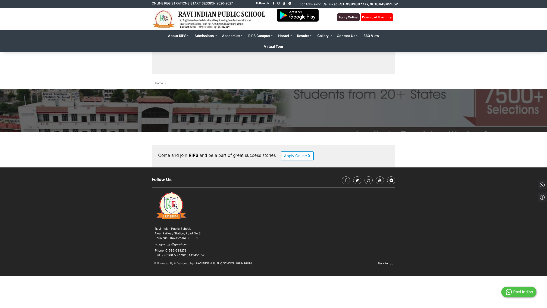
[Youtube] (284, 3)
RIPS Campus (259, 36)
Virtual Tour (273, 46)
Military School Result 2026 (199, 63)
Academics (231, 36)
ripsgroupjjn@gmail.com (171, 244)
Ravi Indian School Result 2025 (325, 63)
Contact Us (346, 36)
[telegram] (289, 3)
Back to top (385, 263)
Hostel (284, 36)
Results (303, 36)
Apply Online (296, 156)
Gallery (323, 36)
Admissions (204, 36)
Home (159, 83)
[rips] (278, 3)
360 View (371, 36)
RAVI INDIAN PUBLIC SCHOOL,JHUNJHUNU (224, 263)
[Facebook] (273, 3)
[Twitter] (357, 180)
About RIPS (177, 36)
